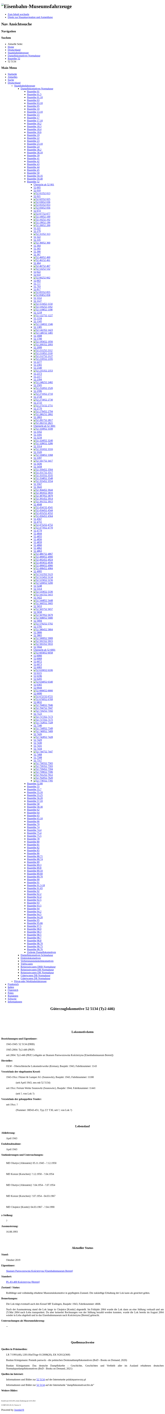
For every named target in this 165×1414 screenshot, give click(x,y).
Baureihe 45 (33, 170)
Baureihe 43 (33, 164)
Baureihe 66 (33, 821)
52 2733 (38, 402)
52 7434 (38, 748)
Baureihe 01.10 (35, 97)
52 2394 (38, 379)
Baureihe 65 (33, 815)
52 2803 (38, 417)
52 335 (37, 239)
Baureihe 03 (33, 100)
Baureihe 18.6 (34, 132)
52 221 (37, 228)
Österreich (13, 990)
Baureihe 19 (33, 135)
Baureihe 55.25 (35, 795)
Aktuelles (12, 77)
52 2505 (38, 385)
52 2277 (38, 362)
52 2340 (38, 367)
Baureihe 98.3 (34, 931)
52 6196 (38, 676)
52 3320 (38, 452)
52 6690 (38, 693)
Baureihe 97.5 (34, 926)
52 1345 (38, 321)
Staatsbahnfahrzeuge (24, 85)
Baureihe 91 (33, 882)
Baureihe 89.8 (34, 868)
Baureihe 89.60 (35, 873)
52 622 (37, 271)
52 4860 (38, 545)
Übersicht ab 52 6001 (44, 649)
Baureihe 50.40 (35, 178)
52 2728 (38, 396)
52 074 (37, 210)
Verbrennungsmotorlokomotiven (37, 961)
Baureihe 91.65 (35, 888)
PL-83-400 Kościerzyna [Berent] (23, 1282)
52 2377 (38, 376)
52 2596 (38, 391)
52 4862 (38, 548)
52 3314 (38, 446)
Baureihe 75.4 (34, 833)
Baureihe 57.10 (35, 801)
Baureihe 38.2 (34, 149)
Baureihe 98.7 (34, 937)
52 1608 (38, 335)
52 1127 (38, 301)
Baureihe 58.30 (35, 806)
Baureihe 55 (33, 786)
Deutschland (14, 82)
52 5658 (38, 612)
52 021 (37, 196)
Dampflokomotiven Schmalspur (37, 955)
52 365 (37, 248)
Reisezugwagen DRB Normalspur (38, 966)
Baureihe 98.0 (34, 929)
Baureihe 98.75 (35, 946)
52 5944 (38, 647)
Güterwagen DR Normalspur (35, 978)
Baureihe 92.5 (34, 900)
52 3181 (38, 434)
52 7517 (38, 760)
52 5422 (38, 597)
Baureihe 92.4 (34, 897)
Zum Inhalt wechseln (18, 14)
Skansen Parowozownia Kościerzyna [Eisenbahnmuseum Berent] (39, 1271)
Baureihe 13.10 (35, 111)
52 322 (37, 237)
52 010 (37, 190)
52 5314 (38, 588)
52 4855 (38, 536)
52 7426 (38, 734)
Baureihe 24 (33, 146)
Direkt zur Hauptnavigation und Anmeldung (30, 17)
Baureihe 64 (33, 812)
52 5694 (38, 620)
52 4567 (38, 519)
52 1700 (38, 338)
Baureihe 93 (33, 902)
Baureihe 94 (33, 908)
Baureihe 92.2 (34, 894)
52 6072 (38, 661)
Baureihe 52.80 (35, 783)
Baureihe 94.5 (34, 914)
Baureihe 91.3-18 (36, 885)
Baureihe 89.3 (34, 865)
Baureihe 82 (33, 847)
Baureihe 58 (33, 804)
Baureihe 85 (33, 850)
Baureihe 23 (33, 141)
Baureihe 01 (33, 91)
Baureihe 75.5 (34, 836)
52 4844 (38, 533)
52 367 (37, 254)
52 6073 (38, 664)
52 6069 (38, 658)
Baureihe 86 (33, 853)
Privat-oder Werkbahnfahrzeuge (30, 981)
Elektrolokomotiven (31, 958)
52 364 (37, 245)
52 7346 (38, 725)
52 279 (37, 231)
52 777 (37, 283)
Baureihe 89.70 (35, 876)
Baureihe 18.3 (34, 126)
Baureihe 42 (33, 161)
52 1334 (38, 318)
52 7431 (38, 745)
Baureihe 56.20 (35, 798)
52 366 (37, 251)
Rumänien (13, 995)
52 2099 (38, 347)
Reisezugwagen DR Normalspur (37, 972)
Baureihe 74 (33, 827)
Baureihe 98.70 (35, 943)
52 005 (37, 187)
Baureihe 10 (33, 109)
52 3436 (38, 463)
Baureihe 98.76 (35, 949)
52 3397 (38, 458)
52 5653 (38, 606)
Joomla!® (19, 1410)
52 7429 (38, 740)
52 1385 (38, 327)
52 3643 (38, 487)
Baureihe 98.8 (34, 940)
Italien (11, 987)
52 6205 (38, 679)
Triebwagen (27, 963)
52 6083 (38, 667)
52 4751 (38, 521)
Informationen (15, 1001)
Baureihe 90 (33, 879)
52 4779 (38, 530)
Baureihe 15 (33, 114)
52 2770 (38, 408)
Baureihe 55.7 (34, 789)
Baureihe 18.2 (34, 123)
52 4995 (38, 571)
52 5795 (38, 626)
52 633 (37, 274)
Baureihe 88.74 (35, 859)
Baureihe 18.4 (34, 129)
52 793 (37, 286)
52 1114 (38, 298)
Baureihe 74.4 (34, 830)
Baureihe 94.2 (34, 911)
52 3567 (38, 484)
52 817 (37, 289)
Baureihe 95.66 (35, 923)
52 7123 (38, 713)
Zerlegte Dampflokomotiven (41, 952)
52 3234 (38, 437)
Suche (11, 80)
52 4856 (38, 539)
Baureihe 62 (33, 809)
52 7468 (38, 754)
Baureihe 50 (33, 173)
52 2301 (38, 364)
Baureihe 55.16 (35, 792)
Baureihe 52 (33, 181)
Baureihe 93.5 (34, 905)
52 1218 (38, 312)
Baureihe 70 (33, 824)
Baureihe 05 (33, 106)
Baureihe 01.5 (34, 94)
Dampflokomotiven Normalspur (37, 88)
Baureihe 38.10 (35, 152)
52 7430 (38, 742)
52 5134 (40, 1379)
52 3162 (38, 431)
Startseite (12, 74)
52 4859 (38, 542)
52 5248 (38, 585)
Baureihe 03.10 (35, 103)
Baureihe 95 (33, 920)
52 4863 (38, 551)
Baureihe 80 (33, 841)
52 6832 (38, 702)
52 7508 (38, 757)
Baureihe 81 (33, 844)
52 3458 (38, 466)
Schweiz (12, 998)
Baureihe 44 (33, 167)
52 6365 (38, 684)
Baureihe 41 (33, 158)
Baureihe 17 (33, 117)
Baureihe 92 (33, 891)
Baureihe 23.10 (35, 143)
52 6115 (38, 673)
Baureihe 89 (33, 862)
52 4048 (38, 504)
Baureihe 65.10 (35, 818)
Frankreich (13, 984)
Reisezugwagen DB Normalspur (37, 969)
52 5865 (38, 635)
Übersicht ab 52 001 (44, 184)
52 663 (37, 280)
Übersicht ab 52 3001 (44, 426)
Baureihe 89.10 (35, 870)
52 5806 (38, 632)
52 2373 (38, 373)
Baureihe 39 (33, 155)
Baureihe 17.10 (35, 120)
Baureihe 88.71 (35, 856)
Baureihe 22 (33, 138)
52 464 (37, 263)
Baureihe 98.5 (34, 934)
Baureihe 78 (33, 838)
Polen (11, 993)
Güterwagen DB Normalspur (35, 975)
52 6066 (38, 655)
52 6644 (38, 687)
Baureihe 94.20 (35, 917)
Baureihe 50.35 (35, 175)
